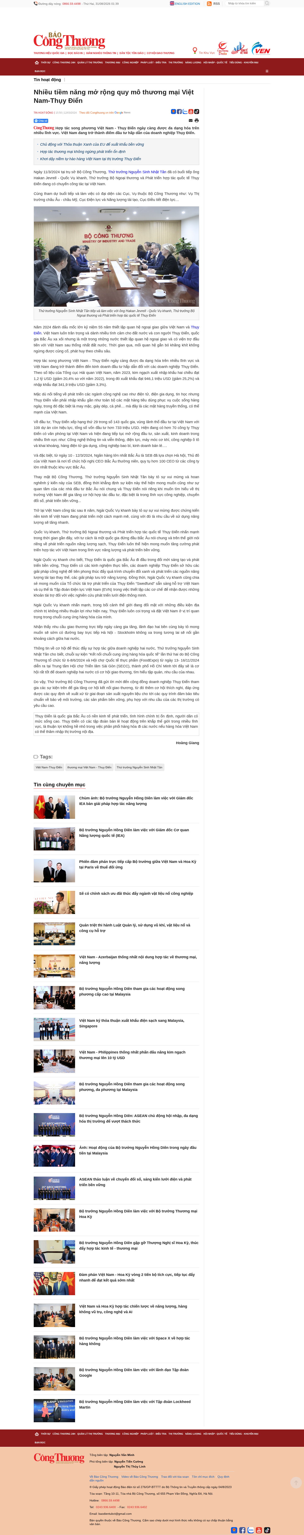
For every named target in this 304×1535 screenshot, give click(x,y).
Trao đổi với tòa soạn (175, 1476)
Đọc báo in (75, 53)
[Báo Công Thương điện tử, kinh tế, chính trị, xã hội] (69, 40)
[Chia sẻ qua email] (191, 120)
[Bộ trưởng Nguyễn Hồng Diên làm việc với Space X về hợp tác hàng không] (54, 1347)
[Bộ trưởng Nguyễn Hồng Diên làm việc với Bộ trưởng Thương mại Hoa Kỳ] (54, 1220)
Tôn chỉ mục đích (203, 1476)
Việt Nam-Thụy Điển (49, 767)
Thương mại (112, 62)
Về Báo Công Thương (104, 1476)
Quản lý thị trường (90, 62)
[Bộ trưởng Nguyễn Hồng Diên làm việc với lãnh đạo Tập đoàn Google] (54, 1379)
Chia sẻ (42, 120)
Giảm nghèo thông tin (101, 53)
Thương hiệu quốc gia (49, 53)
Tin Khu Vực (206, 52)
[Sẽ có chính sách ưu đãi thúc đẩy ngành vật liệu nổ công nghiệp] (54, 902)
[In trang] (196, 121)
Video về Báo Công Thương (139, 1476)
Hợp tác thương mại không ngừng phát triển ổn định (83, 152)
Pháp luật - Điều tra (153, 62)
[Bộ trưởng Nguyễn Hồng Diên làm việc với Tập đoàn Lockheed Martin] (54, 1410)
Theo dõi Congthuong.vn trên (96, 112)
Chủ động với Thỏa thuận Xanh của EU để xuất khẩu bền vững (92, 144)
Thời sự (45, 62)
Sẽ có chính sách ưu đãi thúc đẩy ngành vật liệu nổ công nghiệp (136, 893)
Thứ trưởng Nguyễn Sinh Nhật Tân (137, 172)
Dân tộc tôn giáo (132, 53)
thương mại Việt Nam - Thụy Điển (89, 767)
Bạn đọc (40, 71)
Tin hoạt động (47, 79)
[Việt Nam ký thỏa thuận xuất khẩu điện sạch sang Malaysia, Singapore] (54, 1029)
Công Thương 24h (64, 62)
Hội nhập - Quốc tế (215, 62)
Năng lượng (193, 62)
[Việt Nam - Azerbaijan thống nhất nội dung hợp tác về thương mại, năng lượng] (54, 966)
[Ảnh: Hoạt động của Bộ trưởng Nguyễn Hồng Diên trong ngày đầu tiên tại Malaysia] (54, 1156)
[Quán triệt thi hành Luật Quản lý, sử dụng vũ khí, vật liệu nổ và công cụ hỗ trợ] (54, 934)
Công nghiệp (130, 62)
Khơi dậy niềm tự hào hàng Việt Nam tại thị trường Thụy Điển (90, 159)
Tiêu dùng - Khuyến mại (243, 62)
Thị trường (176, 62)
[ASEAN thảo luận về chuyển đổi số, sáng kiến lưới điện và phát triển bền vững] (54, 1188)
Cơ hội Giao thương (160, 53)
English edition (187, 3)
